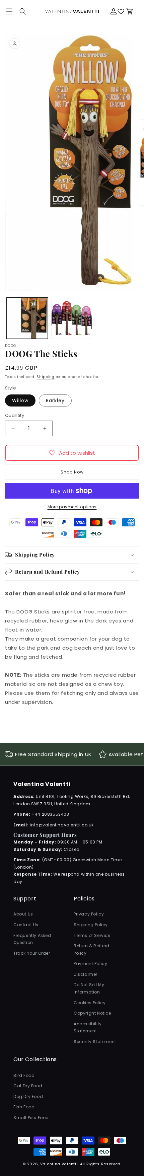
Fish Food (23, 1107)
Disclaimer (85, 974)
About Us (23, 914)
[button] (22, 11)
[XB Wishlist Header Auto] (121, 11)
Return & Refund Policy (92, 949)
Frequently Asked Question (32, 939)
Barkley (55, 400)
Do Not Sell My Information (89, 988)
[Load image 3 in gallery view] (71, 318)
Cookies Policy (89, 1003)
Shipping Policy (91, 925)
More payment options (72, 507)
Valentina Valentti (59, 1164)
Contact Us (26, 925)
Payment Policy (90, 963)
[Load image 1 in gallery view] (27, 318)
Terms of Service (92, 935)
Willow (20, 400)
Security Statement (95, 1041)
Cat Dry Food (27, 1086)
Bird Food (23, 1075)
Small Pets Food (31, 1117)
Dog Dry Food (28, 1096)
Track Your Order (31, 953)
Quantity (14, 415)
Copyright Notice (92, 1013)
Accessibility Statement (88, 1027)
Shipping (46, 376)
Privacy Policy (89, 914)
